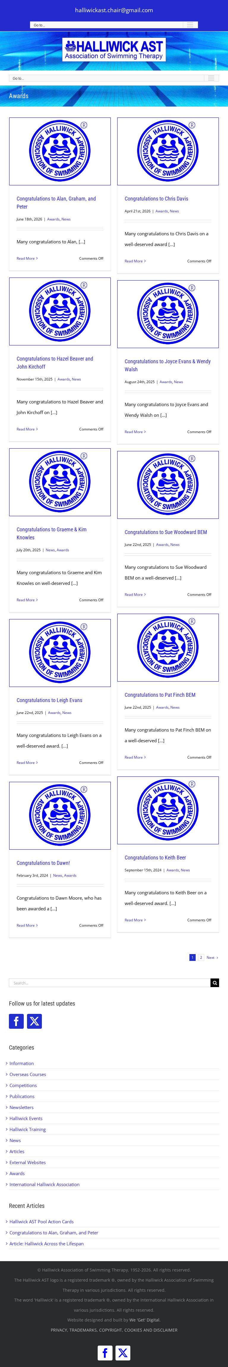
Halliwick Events (26, 1118)
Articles (17, 1151)
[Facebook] (16, 1021)
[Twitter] (34, 1021)
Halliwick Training (28, 1129)
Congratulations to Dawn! (43, 863)
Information (22, 1063)
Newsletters (22, 1107)
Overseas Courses (28, 1074)
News (66, 219)
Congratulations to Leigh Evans (49, 700)
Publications (22, 1096)
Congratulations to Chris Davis (156, 198)
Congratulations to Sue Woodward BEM (166, 532)
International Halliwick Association (45, 1184)
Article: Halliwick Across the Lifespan (47, 1244)
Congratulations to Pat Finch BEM (160, 695)
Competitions (23, 1085)
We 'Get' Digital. (145, 1320)
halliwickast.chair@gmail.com (114, 10)
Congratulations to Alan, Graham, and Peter (54, 1233)
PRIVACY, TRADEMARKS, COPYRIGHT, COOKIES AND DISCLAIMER (114, 1330)
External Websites (28, 1162)
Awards (53, 219)
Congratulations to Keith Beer (155, 857)
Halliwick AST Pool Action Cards (42, 1221)
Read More (26, 258)
